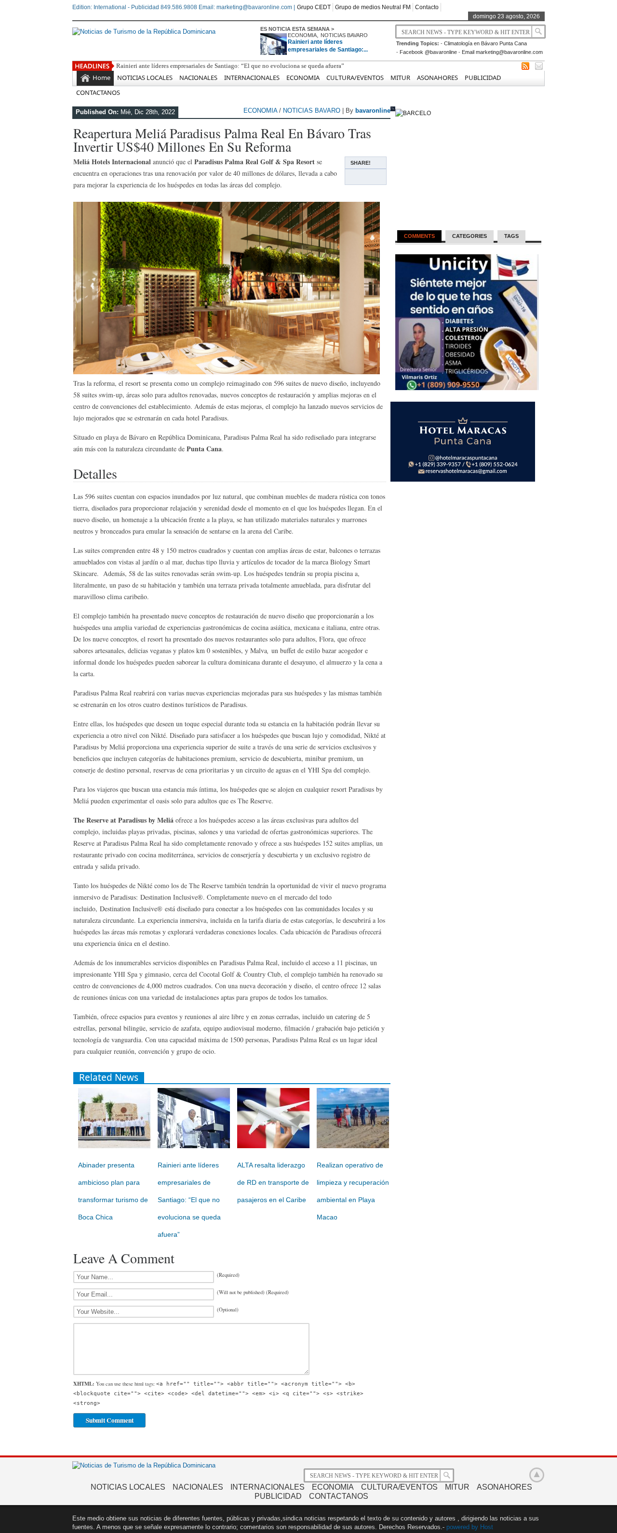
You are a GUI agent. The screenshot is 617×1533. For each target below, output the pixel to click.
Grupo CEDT (314, 7)
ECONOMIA (302, 35)
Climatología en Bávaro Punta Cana (485, 43)
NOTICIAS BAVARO (344, 35)
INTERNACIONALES (252, 77)
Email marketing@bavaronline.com (502, 52)
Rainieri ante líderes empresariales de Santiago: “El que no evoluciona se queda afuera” (189, 1199)
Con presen (131, 65)
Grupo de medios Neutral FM (373, 7)
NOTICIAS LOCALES (145, 77)
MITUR (400, 77)
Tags (511, 236)
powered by (462, 1527)
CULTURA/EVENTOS (355, 77)
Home (101, 77)
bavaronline (372, 110)
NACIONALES (198, 77)
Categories (469, 236)
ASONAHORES (437, 77)
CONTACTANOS (98, 92)
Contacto (427, 7)
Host (486, 1527)
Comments (419, 236)
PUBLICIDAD (483, 77)
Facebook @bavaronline (428, 52)
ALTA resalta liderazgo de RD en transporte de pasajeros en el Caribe (273, 1182)
